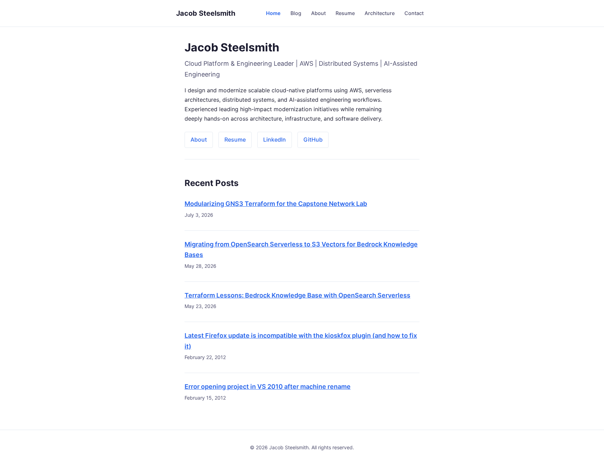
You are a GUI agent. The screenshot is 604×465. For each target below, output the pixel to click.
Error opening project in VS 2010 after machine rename (268, 386)
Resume (345, 13)
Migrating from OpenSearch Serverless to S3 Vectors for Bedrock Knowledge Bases (301, 250)
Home (273, 13)
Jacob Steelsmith (205, 13)
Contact (414, 13)
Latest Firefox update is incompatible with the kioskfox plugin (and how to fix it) (301, 341)
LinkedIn (274, 139)
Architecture (380, 13)
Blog (295, 13)
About (318, 13)
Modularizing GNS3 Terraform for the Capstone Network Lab (276, 203)
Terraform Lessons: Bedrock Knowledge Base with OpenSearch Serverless (297, 295)
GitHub (313, 139)
